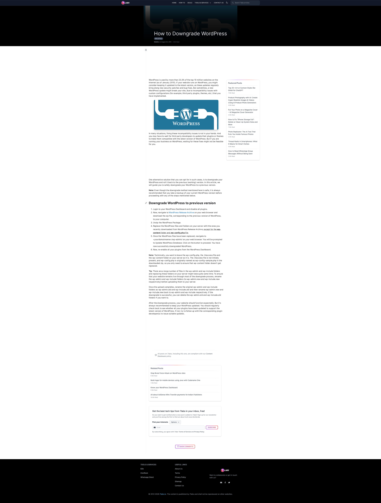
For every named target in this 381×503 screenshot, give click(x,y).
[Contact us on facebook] (225, 482)
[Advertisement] (186, 61)
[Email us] (221, 482)
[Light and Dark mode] (227, 2)
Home (174, 3)
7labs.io (163, 494)
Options (174, 422)
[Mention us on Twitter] (229, 482)
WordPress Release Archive (181, 212)
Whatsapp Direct (147, 477)
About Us (178, 469)
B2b (142, 469)
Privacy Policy (199, 432)
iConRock (144, 473)
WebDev (156, 42)
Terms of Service (185, 432)
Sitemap (178, 481)
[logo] (125, 3)
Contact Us (218, 3)
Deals (190, 3)
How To (182, 3)
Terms (177, 473)
